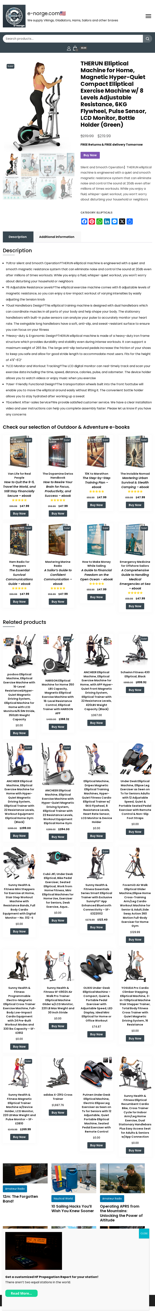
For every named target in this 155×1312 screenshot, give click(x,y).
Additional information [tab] (56, 237)
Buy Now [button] (19, 513)
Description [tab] (18, 237)
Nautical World (63, 1198)
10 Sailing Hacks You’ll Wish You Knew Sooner (72, 1208)
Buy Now (90, 155)
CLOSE (144, 1233)
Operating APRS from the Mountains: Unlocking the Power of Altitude (121, 1213)
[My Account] (69, 48)
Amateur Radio (15, 1189)
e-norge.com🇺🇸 (46, 13)
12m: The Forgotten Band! (20, 1199)
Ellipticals (104, 212)
